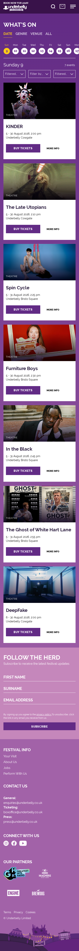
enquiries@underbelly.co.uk (22, 803)
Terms (7, 912)
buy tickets (23, 148)
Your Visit (9, 756)
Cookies (30, 912)
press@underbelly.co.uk (20, 822)
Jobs (6, 768)
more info (53, 148)
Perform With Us (15, 773)
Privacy (18, 912)
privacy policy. (44, 714)
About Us (10, 762)
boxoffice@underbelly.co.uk (22, 812)
